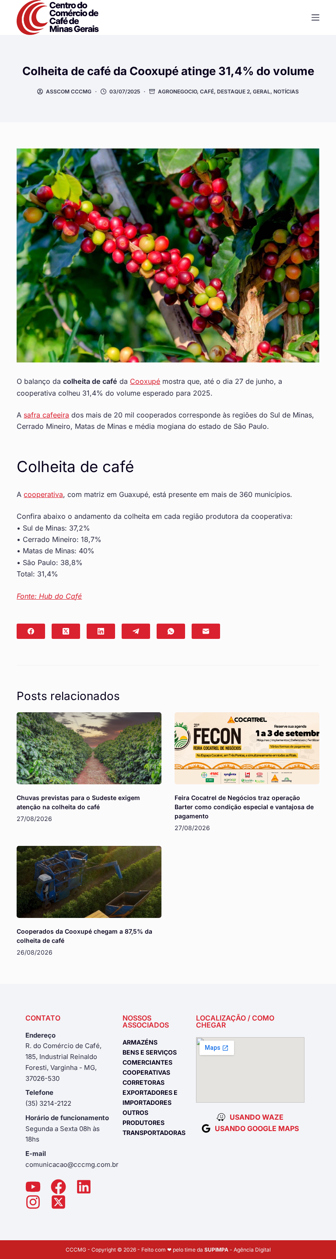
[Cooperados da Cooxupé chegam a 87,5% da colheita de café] (89, 882)
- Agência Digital (237, 1249)
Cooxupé (145, 381)
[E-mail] (206, 631)
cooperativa (43, 494)
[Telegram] (136, 631)
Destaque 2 (233, 91)
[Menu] (315, 17)
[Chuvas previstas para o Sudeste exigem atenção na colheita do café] (89, 748)
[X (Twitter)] (66, 631)
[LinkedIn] (101, 631)
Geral (261, 91)
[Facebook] (31, 631)
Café (207, 91)
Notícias (286, 91)
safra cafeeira (46, 414)
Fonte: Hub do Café (49, 596)
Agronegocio (177, 91)
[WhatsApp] (171, 631)
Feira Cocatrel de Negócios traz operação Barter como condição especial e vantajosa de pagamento (244, 807)
